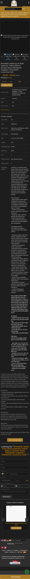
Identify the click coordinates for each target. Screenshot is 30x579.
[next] (28, 57)
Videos (6, 552)
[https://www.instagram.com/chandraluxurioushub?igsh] (5, 547)
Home (2, 12)
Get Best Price (6, 85)
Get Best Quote (15, 528)
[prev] (2, 57)
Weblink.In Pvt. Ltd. (19, 558)
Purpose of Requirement (6, 483)
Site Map (19, 552)
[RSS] (24, 552)
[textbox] (13, 9)
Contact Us (13, 552)
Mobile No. (3, 471)
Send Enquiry (16, 577)
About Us (9, 550)
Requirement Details (5, 489)
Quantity (3, 477)
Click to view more (5, 109)
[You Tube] (2, 547)
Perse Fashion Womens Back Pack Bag (15, 523)
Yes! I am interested (15, 440)
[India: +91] (3, 473)
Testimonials (23, 550)
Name (2, 458)
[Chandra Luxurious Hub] (14, 3)
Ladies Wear (14, 12)
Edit (19, 81)
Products (7, 12)
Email (2, 464)
